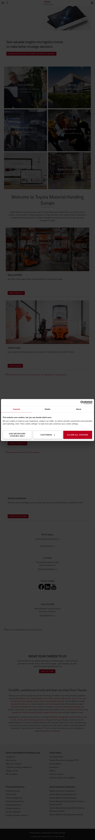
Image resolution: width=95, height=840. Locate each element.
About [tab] (78, 409)
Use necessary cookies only (17, 435)
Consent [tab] (16, 409)
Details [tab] (47, 409)
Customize (46, 435)
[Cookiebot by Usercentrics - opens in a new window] (82, 402)
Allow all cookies (77, 435)
